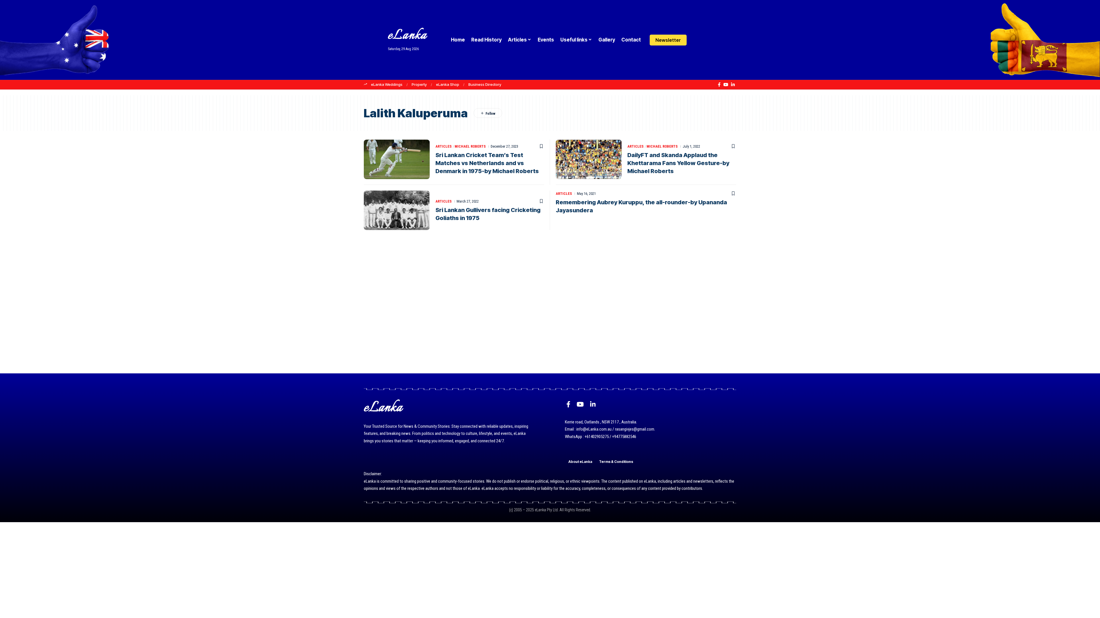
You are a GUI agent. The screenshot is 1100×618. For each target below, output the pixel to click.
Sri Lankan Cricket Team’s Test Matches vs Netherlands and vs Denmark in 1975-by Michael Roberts (487, 163)
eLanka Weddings (386, 84)
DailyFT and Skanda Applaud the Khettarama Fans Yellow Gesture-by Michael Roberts (678, 163)
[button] (708, 40)
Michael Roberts (470, 146)
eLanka (407, 35)
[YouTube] (726, 84)
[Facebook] (719, 84)
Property (419, 84)
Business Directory (484, 84)
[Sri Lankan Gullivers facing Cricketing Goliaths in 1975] (397, 210)
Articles (443, 146)
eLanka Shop (447, 84)
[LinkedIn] (733, 84)
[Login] (697, 39)
